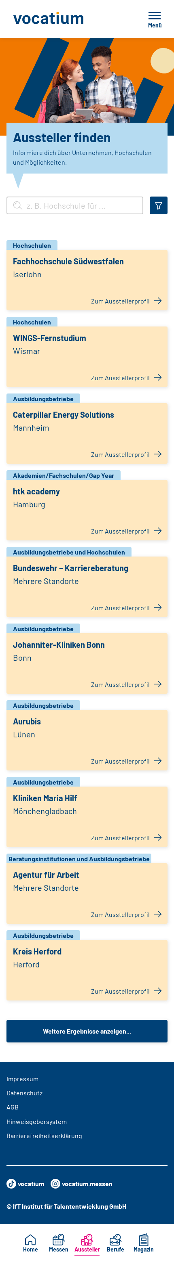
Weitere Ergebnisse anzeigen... (87, 1031)
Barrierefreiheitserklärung (44, 1135)
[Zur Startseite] (66, 18)
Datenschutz (24, 1093)
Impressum (22, 1078)
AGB (12, 1107)
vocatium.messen (87, 1183)
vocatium (31, 1183)
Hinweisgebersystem (36, 1121)
